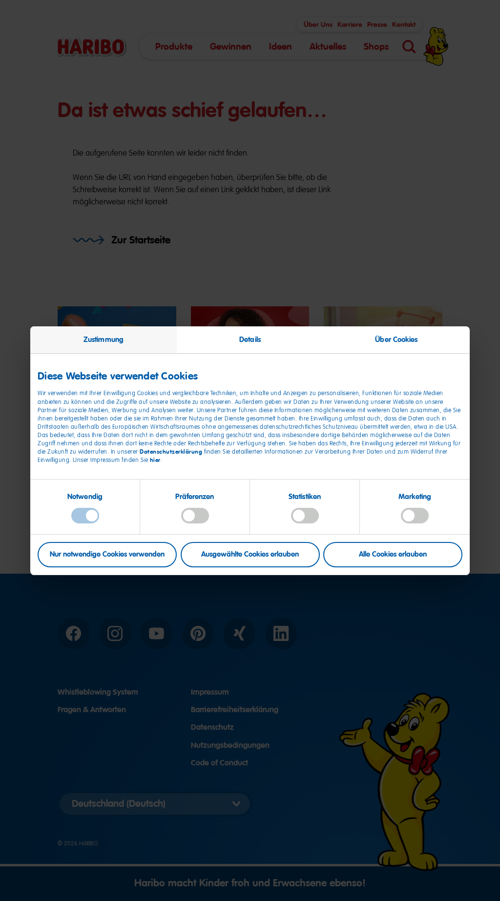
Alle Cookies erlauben (393, 554)
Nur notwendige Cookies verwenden (107, 554)
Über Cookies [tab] (396, 339)
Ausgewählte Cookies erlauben (250, 554)
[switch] (195, 515)
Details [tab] (250, 339)
